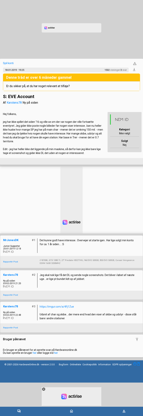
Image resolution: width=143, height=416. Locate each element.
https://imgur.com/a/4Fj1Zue (57, 306)
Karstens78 (14, 102)
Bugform (63, 364)
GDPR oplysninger (122, 364)
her (35, 352)
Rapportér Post (10, 262)
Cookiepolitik (89, 364)
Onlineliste (75, 364)
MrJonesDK (10, 240)
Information (104, 364)
